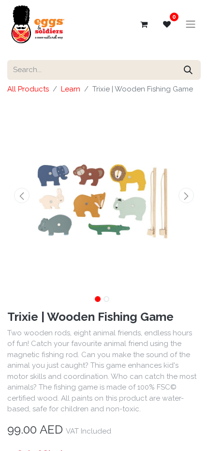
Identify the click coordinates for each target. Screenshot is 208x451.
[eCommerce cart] (143, 24)
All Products (28, 89)
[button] (21, 195)
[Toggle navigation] (190, 24)
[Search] (188, 70)
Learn (70, 89)
